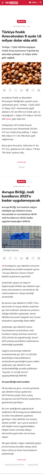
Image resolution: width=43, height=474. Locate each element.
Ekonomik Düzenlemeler (14, 465)
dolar (8, 119)
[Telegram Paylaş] (27, 90)
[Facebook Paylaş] (10, 90)
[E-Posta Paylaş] (38, 90)
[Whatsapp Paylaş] (33, 90)
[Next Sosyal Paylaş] (4, 90)
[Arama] (40, 2)
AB (3, 265)
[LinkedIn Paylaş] (21, 90)
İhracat (21, 167)
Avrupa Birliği (33, 465)
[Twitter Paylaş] (16, 90)
